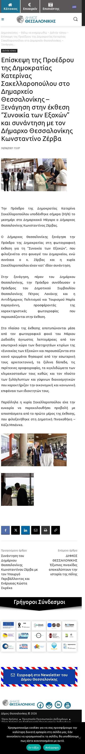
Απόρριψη (52, 747)
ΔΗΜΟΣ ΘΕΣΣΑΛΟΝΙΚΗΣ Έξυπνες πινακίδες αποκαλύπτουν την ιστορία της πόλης (63, 565)
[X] (15, 530)
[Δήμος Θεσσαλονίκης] (36, 19)
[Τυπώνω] (45, 530)
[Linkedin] (25, 530)
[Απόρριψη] (79, 738)
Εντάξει (34, 747)
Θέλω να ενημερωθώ (34, 32)
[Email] (35, 530)
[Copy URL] (55, 530)
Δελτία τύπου (58, 32)
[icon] (40, 707)
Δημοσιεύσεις (9, 32)
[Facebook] (5, 530)
